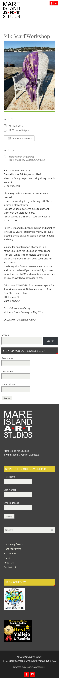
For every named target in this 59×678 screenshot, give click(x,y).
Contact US (10, 567)
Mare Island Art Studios (21, 156)
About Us (9, 562)
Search (5, 335)
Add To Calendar (21, 138)
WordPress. (40, 667)
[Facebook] (52, 3)
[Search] (51, 530)
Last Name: (7, 371)
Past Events (10, 553)
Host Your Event (12, 548)
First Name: (7, 358)
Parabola (28, 667)
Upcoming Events (13, 544)
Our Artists (9, 558)
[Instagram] (56, 3)
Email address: (9, 384)
